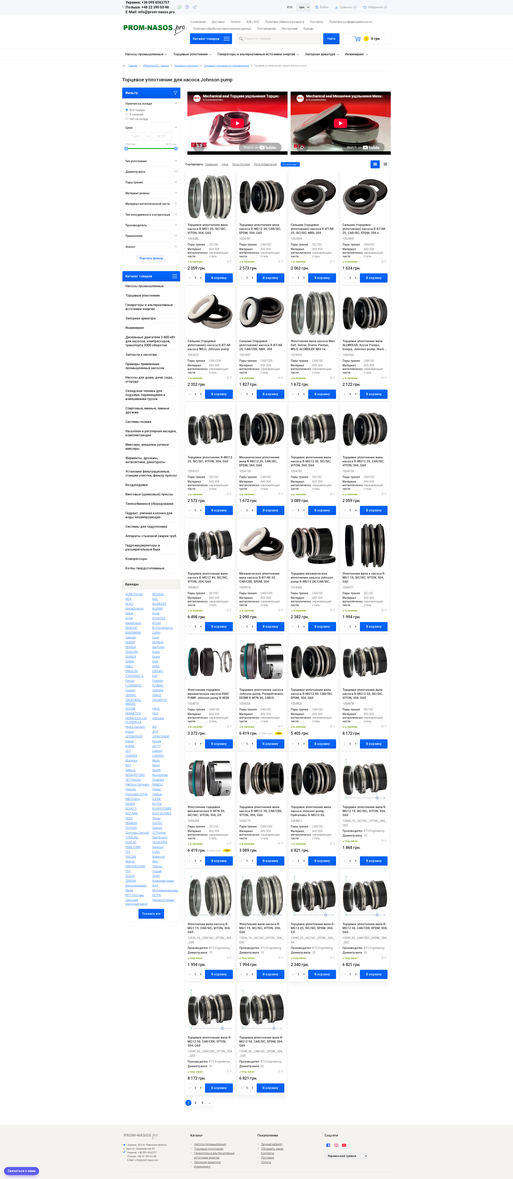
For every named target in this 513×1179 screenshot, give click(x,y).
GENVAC (130, 695)
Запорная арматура (320, 54)
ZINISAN (130, 880)
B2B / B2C (252, 21)
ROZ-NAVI (131, 813)
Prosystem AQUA (136, 794)
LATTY (156, 746)
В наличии (136, 114)
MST (128, 765)
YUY (128, 871)
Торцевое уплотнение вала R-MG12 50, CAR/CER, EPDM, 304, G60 (364, 928)
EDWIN (129, 661)
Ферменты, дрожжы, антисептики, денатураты (145, 460)
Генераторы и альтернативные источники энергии (256, 54)
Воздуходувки (136, 485)
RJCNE (156, 799)
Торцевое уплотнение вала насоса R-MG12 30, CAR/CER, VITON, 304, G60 (260, 811)
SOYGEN (131, 827)
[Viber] (188, 7)
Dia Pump (158, 647)
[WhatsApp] (180, 7)
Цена (225, 164)
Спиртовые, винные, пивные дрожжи (147, 410)
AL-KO (129, 603)
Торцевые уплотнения (190, 54)
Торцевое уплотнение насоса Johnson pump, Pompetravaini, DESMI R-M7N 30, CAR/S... (261, 694)
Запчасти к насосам (141, 355)
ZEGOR (130, 876)
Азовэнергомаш (163, 880)
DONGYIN (131, 652)
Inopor (129, 731)
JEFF (155, 731)
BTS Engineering (162, 627)
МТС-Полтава (134, 895)
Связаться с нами (21, 1171)
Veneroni (158, 847)
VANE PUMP (133, 847)
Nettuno (130, 770)
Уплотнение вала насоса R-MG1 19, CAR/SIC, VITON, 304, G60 (209, 928)
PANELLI (157, 784)
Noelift (156, 770)
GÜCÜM (130, 708)
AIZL (155, 599)
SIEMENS (131, 823)
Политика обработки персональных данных (222, 28)
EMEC (129, 666)
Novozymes (160, 775)
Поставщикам (266, 28)
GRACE (156, 695)
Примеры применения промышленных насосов (144, 366)
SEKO (129, 818)
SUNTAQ (130, 842)
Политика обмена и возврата (284, 21)
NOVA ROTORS (135, 775)
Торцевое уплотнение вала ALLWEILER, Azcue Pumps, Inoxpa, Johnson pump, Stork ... (364, 345)
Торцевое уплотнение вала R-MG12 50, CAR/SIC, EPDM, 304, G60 (261, 1041)
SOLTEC (157, 823)
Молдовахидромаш (165, 890)
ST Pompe (159, 832)
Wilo (155, 861)
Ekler (155, 661)
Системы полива (138, 422)
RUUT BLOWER (161, 813)
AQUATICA (159, 618)
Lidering (157, 751)
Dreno (156, 652)
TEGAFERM (159, 842)
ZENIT (156, 876)
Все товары (137, 110)
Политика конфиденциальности (350, 21)
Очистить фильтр (151, 258)
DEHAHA (157, 642)
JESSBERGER (134, 736)
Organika (158, 779)
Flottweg (157, 680)
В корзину (219, 278)
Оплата (235, 21)
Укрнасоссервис (163, 900)
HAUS (156, 708)
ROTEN (157, 803)
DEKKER (130, 647)
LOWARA (158, 755)
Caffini (156, 632)
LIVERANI (131, 755)
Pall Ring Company (137, 784)
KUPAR (129, 746)
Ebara (156, 656)
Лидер (129, 890)
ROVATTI (131, 808)
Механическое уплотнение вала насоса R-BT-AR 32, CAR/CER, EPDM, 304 (259, 577)
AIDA (128, 599)
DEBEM (130, 642)
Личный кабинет (272, 1144)
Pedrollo (130, 789)
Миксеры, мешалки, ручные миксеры (147, 447)
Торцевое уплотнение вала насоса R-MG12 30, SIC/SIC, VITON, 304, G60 (311, 461)
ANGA (129, 613)
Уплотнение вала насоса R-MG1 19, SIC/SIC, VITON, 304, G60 (260, 928)
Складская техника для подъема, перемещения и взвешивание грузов (145, 395)
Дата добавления (265, 164)
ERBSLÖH (131, 671)
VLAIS (156, 852)
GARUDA (157, 690)
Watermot (158, 856)
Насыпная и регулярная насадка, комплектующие (151, 433)
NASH (156, 765)
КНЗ (155, 885)
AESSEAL (158, 594)
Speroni (157, 827)
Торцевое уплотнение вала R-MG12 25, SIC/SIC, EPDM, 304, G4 (313, 928)
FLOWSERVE (133, 685)
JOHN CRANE (160, 736)
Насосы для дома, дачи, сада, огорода (149, 379)
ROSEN (130, 803)
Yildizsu (157, 866)
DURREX (130, 656)
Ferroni (129, 680)
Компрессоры (136, 559)
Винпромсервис (136, 885)
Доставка (218, 21)
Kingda (156, 741)
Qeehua (157, 794)
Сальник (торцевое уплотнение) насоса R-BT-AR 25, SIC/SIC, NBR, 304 (312, 229)
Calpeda (130, 637)
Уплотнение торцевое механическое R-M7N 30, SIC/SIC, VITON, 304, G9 (206, 811)
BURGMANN (133, 632)
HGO (155, 713)
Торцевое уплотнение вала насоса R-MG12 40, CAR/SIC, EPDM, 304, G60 (312, 694)
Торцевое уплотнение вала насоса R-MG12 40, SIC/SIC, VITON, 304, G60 (208, 577)
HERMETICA (133, 713)
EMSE (156, 666)
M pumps (131, 760)
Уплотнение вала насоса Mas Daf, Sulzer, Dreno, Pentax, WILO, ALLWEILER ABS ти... (313, 345)
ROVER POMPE (162, 808)
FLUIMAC (158, 685)
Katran (129, 741)
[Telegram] (195, 7)
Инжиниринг (354, 54)
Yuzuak (157, 871)
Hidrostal (158, 718)
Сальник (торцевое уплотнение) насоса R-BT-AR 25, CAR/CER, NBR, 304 (260, 345)
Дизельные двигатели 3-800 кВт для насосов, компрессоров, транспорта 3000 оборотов (150, 341)
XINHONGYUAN (135, 866)
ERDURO (157, 671)
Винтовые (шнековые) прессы (149, 494)
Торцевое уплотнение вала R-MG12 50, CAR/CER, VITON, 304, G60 (210, 1041)
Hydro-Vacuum (135, 726)
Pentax (156, 789)
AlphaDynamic (134, 608)
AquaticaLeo (133, 623)
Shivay (156, 818)
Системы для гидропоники (146, 526)
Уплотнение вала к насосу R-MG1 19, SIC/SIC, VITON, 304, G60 (364, 577)
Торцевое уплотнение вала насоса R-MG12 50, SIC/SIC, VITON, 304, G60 (362, 694)
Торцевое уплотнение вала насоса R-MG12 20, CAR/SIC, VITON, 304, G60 (363, 461)
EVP (155, 676)
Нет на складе (139, 119)
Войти (324, 7)
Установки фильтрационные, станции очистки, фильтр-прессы (151, 473)
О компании (198, 21)
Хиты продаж (241, 164)
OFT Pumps (133, 779)
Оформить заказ (272, 1148)
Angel (155, 613)
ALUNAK (157, 608)
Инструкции (290, 28)
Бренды (308, 28)
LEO (127, 751)
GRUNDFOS (159, 700)
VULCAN (130, 856)
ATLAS (156, 623)
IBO (154, 726)
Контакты (316, 21)
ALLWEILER (159, 603)
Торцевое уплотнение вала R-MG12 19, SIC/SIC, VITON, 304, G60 (364, 811)
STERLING (131, 837)
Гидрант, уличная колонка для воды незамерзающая (148, 515)
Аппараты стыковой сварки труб (150, 536)
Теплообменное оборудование (149, 504)
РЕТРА (156, 895)
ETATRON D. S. (134, 676)
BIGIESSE (131, 627)
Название (211, 164)
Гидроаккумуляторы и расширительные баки (142, 547)
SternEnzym (160, 837)
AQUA (129, 618)
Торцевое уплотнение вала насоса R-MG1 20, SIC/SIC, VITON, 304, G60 (208, 229)
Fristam (130, 690)
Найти (331, 38)
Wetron (130, 861)
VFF (127, 852)
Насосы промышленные (144, 54)
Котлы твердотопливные (144, 568)
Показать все (151, 913)
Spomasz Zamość (137, 832)
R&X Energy (132, 799)
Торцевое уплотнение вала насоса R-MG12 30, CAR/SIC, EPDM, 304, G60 (260, 229)
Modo (156, 760)
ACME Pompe (134, 594)
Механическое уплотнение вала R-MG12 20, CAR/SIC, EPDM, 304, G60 (259, 461)
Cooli (155, 637)
